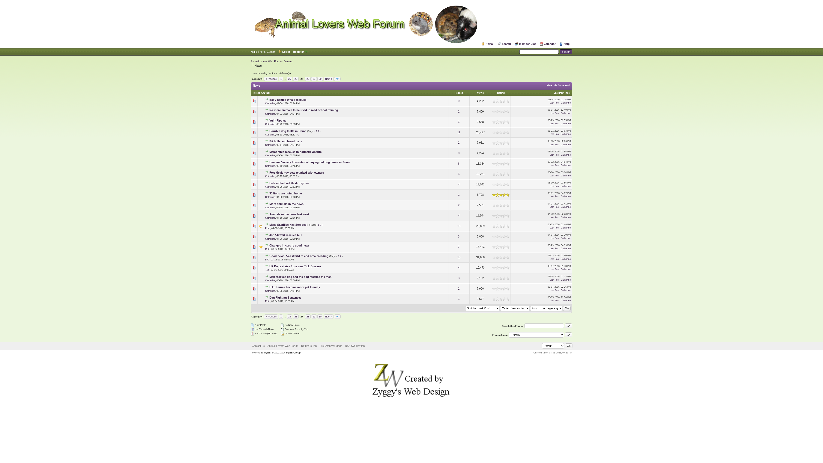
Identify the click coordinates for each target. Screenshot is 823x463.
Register (298, 51)
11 (458, 132)
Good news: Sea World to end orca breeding (298, 256)
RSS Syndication (355, 345)
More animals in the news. (286, 204)
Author (266, 93)
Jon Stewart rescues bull (285, 235)
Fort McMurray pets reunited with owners (296, 172)
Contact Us (258, 345)
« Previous (271, 79)
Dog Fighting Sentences (285, 297)
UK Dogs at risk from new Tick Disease (295, 266)
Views (480, 93)
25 (289, 79)
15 (458, 257)
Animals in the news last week (289, 214)
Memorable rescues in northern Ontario (295, 151)
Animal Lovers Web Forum (266, 61)
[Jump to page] (337, 79)
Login (286, 51)
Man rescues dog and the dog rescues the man (300, 276)
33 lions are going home (285, 193)
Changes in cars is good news (289, 245)
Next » (328, 79)
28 (307, 79)
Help (567, 43)
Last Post (559, 93)
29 (314, 79)
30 (320, 79)
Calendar (550, 43)
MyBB (267, 352)
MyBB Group (293, 352)
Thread (256, 93)
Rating (501, 93)
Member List (527, 43)
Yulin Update (277, 120)
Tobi (267, 270)
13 (458, 226)
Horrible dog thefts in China (287, 131)
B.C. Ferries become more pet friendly (294, 287)
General (288, 61)
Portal (490, 43)
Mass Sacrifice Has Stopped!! (288, 224)
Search (506, 43)
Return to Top (309, 345)
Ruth (267, 228)
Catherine (270, 103)
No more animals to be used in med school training (303, 110)
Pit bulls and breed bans (285, 141)
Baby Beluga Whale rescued (287, 99)
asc (568, 93)
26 (295, 79)
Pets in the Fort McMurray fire (289, 183)
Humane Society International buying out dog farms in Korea (309, 162)
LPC (267, 259)
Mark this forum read (558, 85)
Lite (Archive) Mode (331, 345)
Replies (459, 93)
